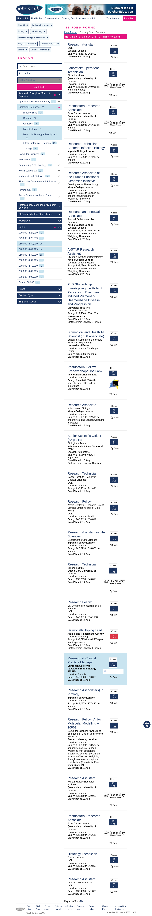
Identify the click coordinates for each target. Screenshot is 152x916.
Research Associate (82, 405)
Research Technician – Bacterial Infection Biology (86, 146)
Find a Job (22, 18)
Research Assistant (81, 44)
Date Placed (70, 32)
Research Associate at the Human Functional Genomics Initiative (84, 177)
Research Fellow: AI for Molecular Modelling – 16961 (84, 723)
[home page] (29, 10)
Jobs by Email (69, 18)
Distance (100, 32)
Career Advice (52, 18)
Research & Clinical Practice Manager (82, 660)
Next (82, 901)
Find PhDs (36, 18)
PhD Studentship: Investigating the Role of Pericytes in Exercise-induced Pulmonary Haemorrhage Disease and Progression (85, 294)
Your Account (113, 18)
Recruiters (129, 18)
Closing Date (87, 32)
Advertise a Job (87, 18)
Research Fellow (80, 501)
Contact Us (40, 913)
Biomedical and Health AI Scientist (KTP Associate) (86, 334)
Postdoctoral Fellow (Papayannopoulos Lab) (85, 369)
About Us (30, 913)
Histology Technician (82, 854)
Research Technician (83, 473)
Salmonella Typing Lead (85, 630)
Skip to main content (12, 2)
